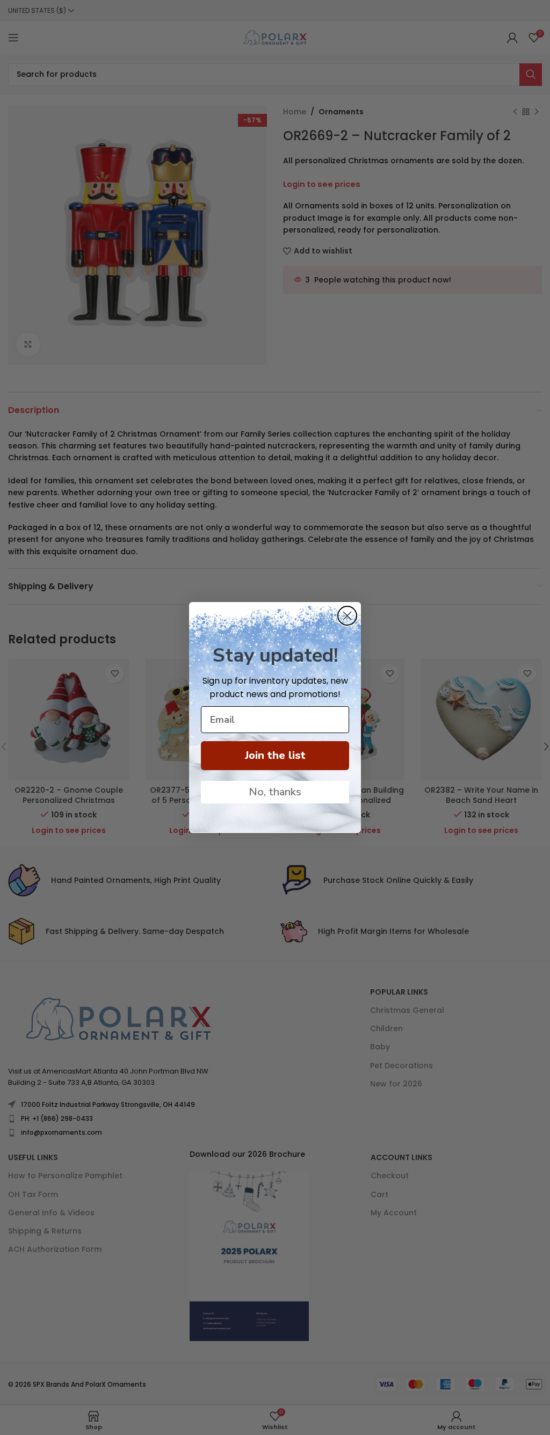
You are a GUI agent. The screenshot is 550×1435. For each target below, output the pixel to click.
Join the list (275, 755)
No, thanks (275, 792)
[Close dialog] (347, 615)
